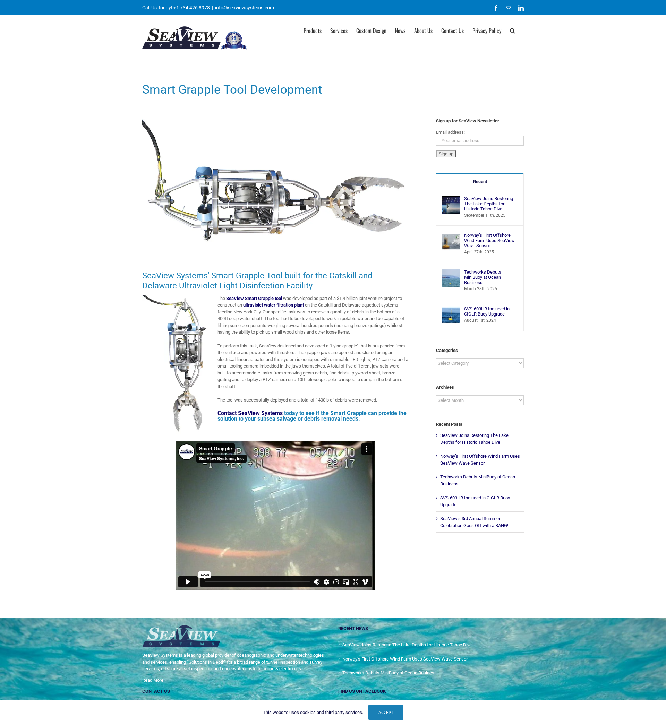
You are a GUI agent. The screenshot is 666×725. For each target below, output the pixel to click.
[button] (512, 30)
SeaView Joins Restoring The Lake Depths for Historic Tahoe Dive (488, 204)
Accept (385, 712)
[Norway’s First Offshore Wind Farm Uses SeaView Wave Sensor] (451, 236)
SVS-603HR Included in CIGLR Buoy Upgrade (487, 311)
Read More (152, 680)
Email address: (450, 132)
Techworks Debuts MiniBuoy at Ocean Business (482, 277)
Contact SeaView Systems (250, 413)
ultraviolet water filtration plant (273, 305)
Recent (480, 181)
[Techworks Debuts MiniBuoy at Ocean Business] (451, 272)
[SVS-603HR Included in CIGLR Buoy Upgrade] (451, 309)
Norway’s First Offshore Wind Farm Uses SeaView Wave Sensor (489, 240)
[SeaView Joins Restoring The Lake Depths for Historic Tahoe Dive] (451, 199)
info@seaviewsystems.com (244, 7)
